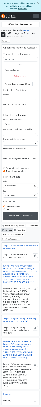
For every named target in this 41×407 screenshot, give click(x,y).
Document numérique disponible (17, 129)
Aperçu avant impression (14, 226)
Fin (4, 191)
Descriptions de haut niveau (18, 168)
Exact (8, 209)
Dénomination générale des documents (20, 158)
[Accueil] (9, 16)
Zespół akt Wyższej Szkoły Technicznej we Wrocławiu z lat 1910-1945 (19, 319)
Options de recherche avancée (19, 47)
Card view (8, 230)
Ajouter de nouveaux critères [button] (17, 84)
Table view (20, 230)
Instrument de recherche (14, 139)
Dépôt (6, 94)
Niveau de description (12, 119)
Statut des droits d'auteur (14, 148)
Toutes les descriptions (16, 171)
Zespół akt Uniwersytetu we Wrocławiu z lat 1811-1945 (20, 247)
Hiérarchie (33, 226)
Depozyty (7, 394)
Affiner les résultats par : (20, 24)
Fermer (26, 30)
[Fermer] (38, 3)
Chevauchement (13, 206)
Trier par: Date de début (11, 234)
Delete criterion (20, 76)
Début (6, 181)
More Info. (22, 8)
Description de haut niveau (15, 104)
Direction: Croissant (10, 239)
